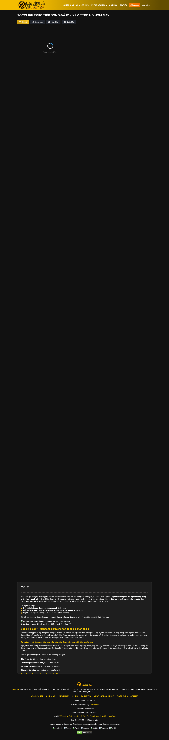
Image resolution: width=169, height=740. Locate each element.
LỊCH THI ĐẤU (68, 5)
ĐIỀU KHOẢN (64, 696)
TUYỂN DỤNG (122, 696)
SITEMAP (134, 696)
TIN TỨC (123, 5)
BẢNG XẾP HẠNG (83, 5)
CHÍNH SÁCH (51, 696)
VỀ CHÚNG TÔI (37, 696)
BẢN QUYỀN (86, 696)
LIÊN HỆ (75, 696)
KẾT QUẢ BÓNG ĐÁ (99, 5)
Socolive (96, 597)
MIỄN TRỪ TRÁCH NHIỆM (104, 696)
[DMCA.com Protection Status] (84, 734)
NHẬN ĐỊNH (113, 5)
